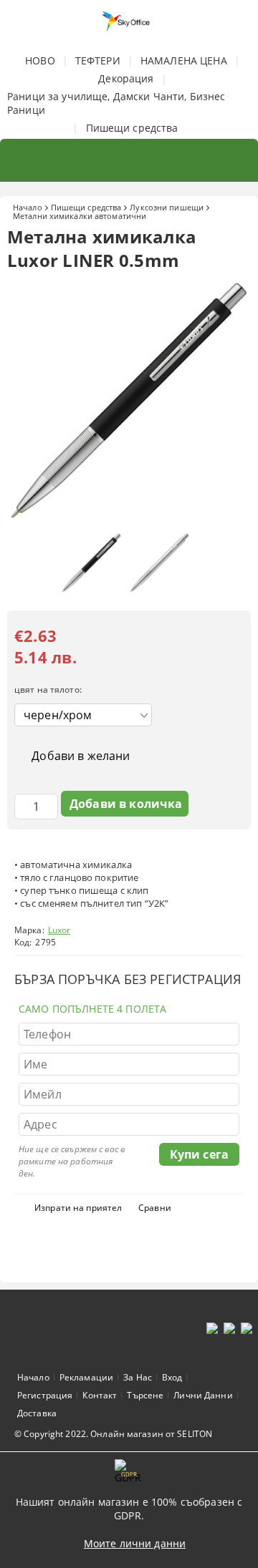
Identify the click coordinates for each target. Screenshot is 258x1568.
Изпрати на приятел (78, 1208)
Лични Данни (202, 1395)
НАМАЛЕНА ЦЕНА (183, 60)
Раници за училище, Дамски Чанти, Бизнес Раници (116, 103)
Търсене (145, 1395)
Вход (172, 1377)
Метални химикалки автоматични (79, 215)
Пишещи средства (132, 128)
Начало (27, 207)
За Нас (137, 1377)
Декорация (125, 78)
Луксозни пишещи (167, 207)
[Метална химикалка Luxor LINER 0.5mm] (129, 518)
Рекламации (86, 1377)
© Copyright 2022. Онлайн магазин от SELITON (113, 1434)
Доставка (37, 1413)
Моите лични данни (135, 1543)
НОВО (40, 60)
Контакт (99, 1395)
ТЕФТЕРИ (97, 60)
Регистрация (44, 1395)
